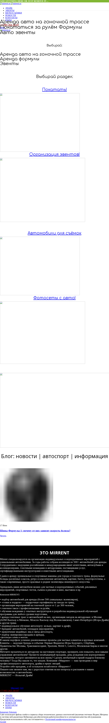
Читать (3, 536)
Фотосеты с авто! (54, 298)
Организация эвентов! (54, 154)
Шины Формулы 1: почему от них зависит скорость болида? (35, 530)
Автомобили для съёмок (54, 233)
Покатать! (54, 89)
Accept (3, 722)
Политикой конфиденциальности (60, 719)
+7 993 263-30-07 (9, 690)
